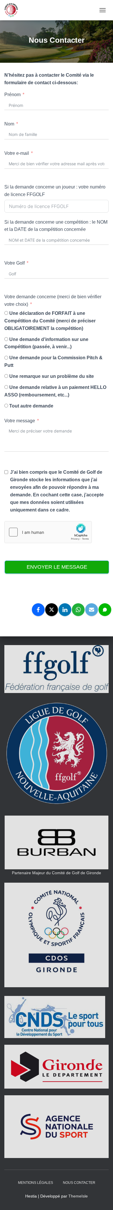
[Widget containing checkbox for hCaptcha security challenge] (48, 532)
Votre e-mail (16, 153)
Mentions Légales (35, 1183)
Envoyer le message (57, 567)
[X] (51, 609)
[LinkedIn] (65, 609)
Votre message (19, 420)
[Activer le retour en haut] (101, 1198)
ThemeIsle (78, 1196)
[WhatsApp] (78, 609)
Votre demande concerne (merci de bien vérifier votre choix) (52, 300)
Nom (9, 123)
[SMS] (105, 609)
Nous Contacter (79, 1183)
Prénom (12, 94)
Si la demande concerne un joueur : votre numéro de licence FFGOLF (54, 190)
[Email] (91, 609)
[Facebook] (38, 609)
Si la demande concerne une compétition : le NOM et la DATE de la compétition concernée (55, 226)
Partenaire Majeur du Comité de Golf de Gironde (56, 872)
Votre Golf (14, 263)
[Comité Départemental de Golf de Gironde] (13, 10)
